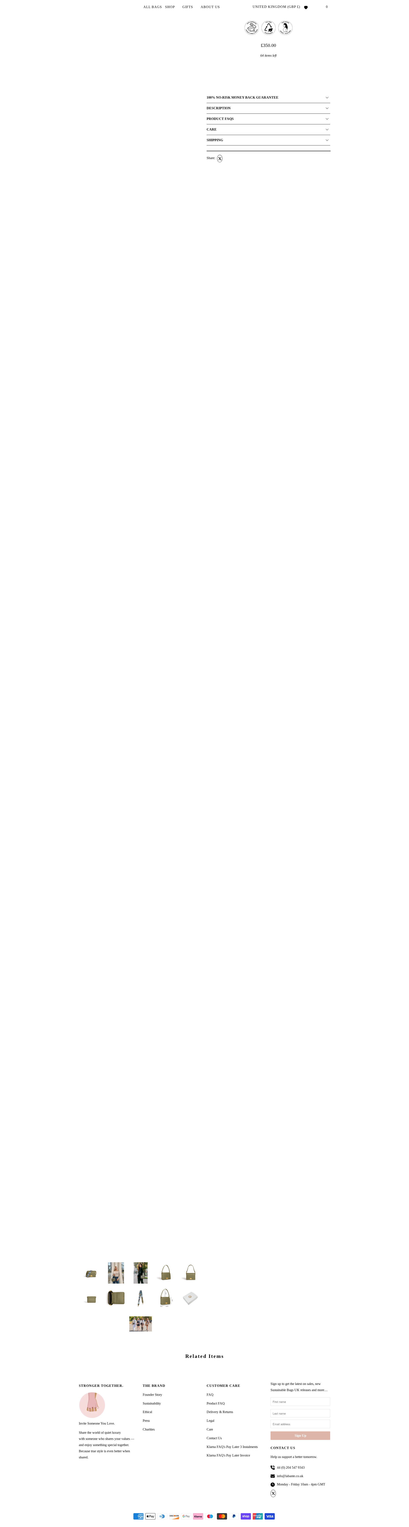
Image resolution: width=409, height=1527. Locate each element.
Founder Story (152, 1394)
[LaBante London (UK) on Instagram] (295, 1493)
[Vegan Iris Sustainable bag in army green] (140, 62)
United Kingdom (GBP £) (276, 7)
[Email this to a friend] (244, 158)
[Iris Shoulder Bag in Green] (140, 297)
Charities (149, 1429)
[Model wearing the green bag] (140, 180)
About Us (211, 7)
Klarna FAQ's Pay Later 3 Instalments (232, 1447)
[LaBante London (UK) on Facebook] (281, 1493)
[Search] (318, 7)
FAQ (210, 1394)
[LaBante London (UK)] (98, 7)
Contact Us (214, 1438)
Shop (170, 7)
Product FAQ (216, 1403)
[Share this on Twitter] (219, 158)
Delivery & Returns (220, 1412)
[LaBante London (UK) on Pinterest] (288, 1493)
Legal (210, 1420)
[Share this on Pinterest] (236, 158)
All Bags (152, 7)
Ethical (147, 1412)
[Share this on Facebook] (227, 158)
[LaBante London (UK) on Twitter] (274, 1493)
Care (210, 1429)
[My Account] (312, 7)
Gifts (188, 7)
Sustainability (152, 1403)
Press (146, 1420)
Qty (209, 62)
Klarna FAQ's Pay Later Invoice (228, 1455)
